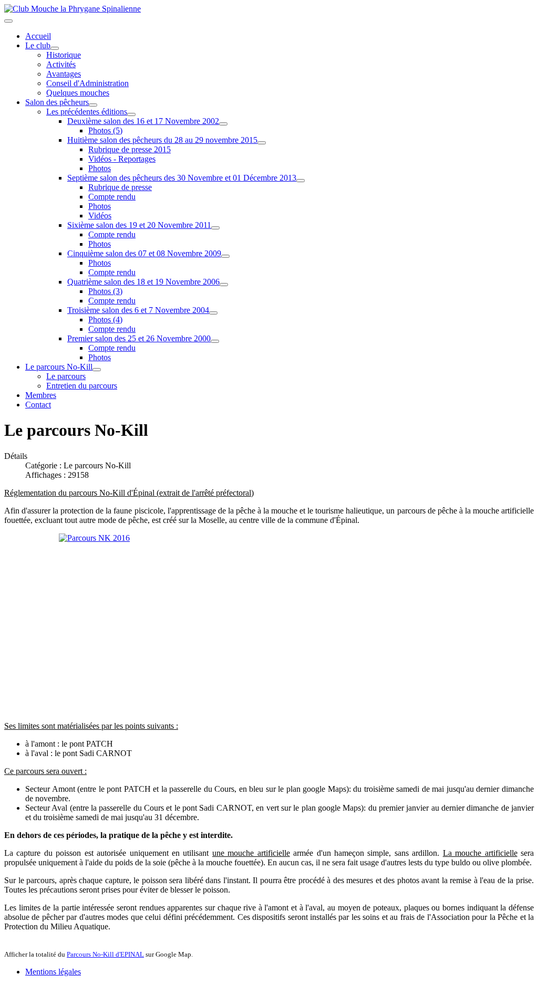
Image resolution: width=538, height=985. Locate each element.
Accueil (38, 36)
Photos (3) (105, 291)
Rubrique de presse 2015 (129, 149)
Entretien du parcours (81, 385)
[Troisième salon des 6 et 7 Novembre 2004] (213, 313)
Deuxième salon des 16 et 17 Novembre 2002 (143, 121)
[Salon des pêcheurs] (93, 105)
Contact (38, 404)
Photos (99, 168)
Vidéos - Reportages (122, 158)
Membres (40, 395)
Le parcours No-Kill (58, 366)
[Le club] (54, 48)
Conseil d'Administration (87, 83)
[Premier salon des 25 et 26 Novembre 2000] (215, 341)
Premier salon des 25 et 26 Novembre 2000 (139, 338)
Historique (63, 54)
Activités (61, 64)
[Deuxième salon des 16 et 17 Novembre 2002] (223, 123)
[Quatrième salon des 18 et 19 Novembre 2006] (224, 284)
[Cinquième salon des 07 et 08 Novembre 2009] (225, 256)
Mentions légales (53, 971)
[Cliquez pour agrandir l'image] (269, 623)
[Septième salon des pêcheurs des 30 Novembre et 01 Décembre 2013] (300, 180)
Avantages (63, 73)
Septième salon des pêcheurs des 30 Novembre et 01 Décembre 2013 (181, 177)
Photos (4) (105, 319)
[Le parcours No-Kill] (96, 369)
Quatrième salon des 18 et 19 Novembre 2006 (143, 281)
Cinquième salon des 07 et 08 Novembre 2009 (144, 253)
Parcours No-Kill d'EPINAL (105, 954)
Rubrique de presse (120, 187)
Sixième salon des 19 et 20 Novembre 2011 (139, 225)
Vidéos (99, 215)
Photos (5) (105, 130)
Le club (37, 45)
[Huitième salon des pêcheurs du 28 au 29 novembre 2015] (261, 142)
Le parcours (66, 376)
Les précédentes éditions (86, 111)
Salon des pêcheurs (57, 102)
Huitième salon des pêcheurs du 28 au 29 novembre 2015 (162, 139)
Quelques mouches (77, 92)
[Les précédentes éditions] (131, 114)
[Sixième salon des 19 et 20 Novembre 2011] (215, 227)
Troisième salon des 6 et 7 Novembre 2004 (138, 310)
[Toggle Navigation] (8, 21)
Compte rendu (112, 196)
